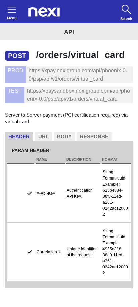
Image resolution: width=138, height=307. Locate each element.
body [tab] (64, 136)
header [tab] (19, 136)
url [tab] (43, 136)
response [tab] (94, 136)
